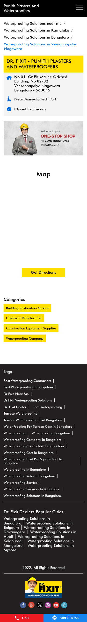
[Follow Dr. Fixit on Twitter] (39, 604)
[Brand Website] (64, 604)
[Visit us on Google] (31, 604)
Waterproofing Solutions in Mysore (39, 547)
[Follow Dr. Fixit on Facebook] (23, 604)
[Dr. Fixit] (43, 596)
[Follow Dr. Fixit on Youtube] (55, 604)
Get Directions (43, 272)
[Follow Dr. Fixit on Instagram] (47, 604)
